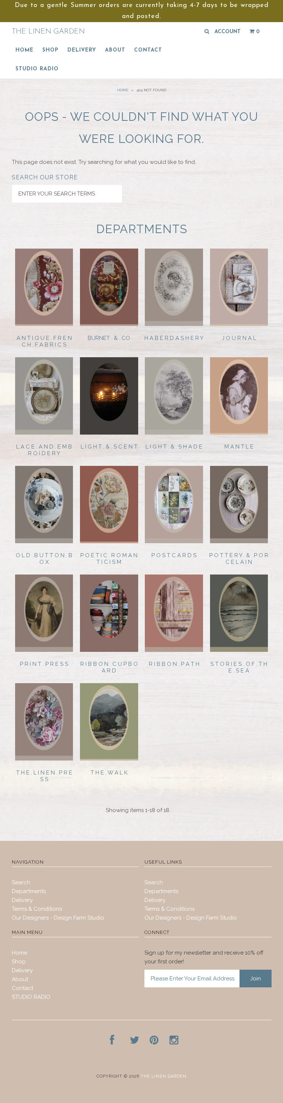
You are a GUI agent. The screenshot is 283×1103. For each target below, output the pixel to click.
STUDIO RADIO (37, 69)
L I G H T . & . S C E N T (109, 446)
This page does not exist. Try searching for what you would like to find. (104, 162)
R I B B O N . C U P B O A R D (109, 667)
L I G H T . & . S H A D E (174, 446)
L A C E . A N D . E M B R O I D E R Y (44, 450)
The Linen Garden (48, 31)
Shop (50, 50)
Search (21, 882)
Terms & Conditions (37, 909)
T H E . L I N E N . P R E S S (44, 776)
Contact (148, 50)
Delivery (81, 50)
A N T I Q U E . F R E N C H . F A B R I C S (44, 341)
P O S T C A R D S (173, 555)
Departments (29, 891)
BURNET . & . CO (109, 338)
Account (227, 32)
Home (24, 50)
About (115, 50)
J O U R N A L (239, 338)
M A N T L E (239, 446)
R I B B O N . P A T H (174, 664)
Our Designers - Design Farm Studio (58, 917)
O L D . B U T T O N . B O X (44, 558)
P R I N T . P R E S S (44, 664)
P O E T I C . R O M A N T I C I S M (108, 558)
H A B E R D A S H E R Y (173, 338)
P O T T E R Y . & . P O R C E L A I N (238, 558)
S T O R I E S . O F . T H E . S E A (238, 667)
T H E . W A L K (109, 772)
